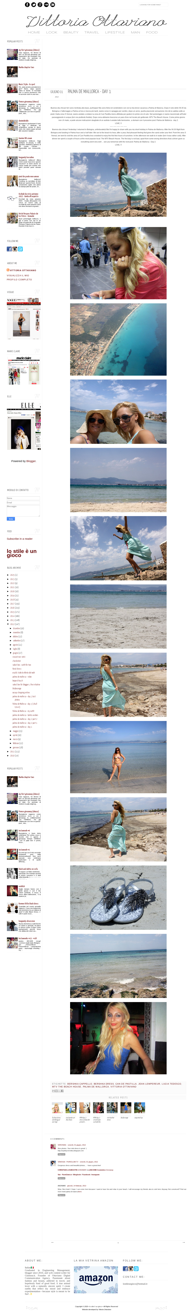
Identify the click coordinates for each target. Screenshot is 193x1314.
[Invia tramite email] (53, 1090)
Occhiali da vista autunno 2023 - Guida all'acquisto (28, 195)
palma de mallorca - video (22, 677)
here (80, 1192)
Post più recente (52, 1242)
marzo (15, 739)
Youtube (46, 4)
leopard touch (18, 681)
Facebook (27, 4)
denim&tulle (23, 121)
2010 (12, 756)
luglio (15, 649)
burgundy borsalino (26, 157)
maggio (15, 731)
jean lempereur (149, 1084)
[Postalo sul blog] (56, 1090)
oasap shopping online (21, 693)
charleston (17, 661)
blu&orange (17, 689)
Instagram (52, 4)
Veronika (62, 1145)
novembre (16, 633)
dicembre (16, 628)
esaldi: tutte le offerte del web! (24, 673)
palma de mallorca (96, 1086)
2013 (12, 620)
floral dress (17, 669)
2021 (12, 587)
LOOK (51, 32)
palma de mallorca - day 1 (22, 727)
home (34, 32)
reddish (22, 886)
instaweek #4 (24, 831)
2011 (12, 752)
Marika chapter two (26, 67)
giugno (15, 653)
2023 (12, 579)
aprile (15, 735)
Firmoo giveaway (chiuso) (29, 102)
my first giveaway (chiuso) (29, 50)
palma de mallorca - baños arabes (25, 715)
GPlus (40, 4)
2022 (12, 583)
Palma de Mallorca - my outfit (23, 711)
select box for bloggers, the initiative (26, 685)
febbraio (16, 743)
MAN (135, 32)
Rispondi (62, 1154)
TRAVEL (91, 32)
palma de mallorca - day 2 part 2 (25, 719)
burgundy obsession (27, 921)
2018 (12, 600)
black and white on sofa (28, 869)
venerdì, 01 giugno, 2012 (77, 1145)
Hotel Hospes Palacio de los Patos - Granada (28, 215)
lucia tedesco (171, 1084)
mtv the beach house (66, 1086)
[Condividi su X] (59, 1090)
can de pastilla (126, 1084)
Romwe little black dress (28, 904)
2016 (12, 608)
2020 (12, 591)
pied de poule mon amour (29, 176)
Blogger (31, 461)
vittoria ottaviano (123, 1086)
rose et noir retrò (19, 657)
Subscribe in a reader (20, 538)
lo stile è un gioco (22, 553)
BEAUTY (70, 32)
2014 (12, 616)
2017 (12, 604)
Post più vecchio (183, 1242)
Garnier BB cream (25, 138)
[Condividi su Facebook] (62, 1090)
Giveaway (100, 1170)
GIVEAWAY (72, 1170)
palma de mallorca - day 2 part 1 (25, 723)
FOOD (152, 32)
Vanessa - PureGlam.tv (68, 1162)
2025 (12, 575)
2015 (12, 612)
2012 (12, 624)
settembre (16, 641)
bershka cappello (79, 1084)
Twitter (33, 4)
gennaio (16, 748)
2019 (12, 596)
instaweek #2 (24, 850)
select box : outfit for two (22, 665)
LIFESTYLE (115, 32)
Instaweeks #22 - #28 (28, 938)
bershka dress (104, 1084)
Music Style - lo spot (27, 84)
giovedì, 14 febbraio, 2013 (76, 1186)
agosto (15, 645)
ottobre (15, 637)
